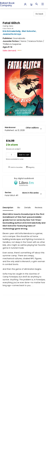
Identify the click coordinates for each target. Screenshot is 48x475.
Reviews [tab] (38, 207)
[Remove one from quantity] (7, 154)
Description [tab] (8, 207)
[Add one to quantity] (15, 154)
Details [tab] (27, 207)
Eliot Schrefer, (29, 31)
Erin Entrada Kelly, (12, 31)
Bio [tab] (18, 207)
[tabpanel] (24, 254)
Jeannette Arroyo (12, 34)
